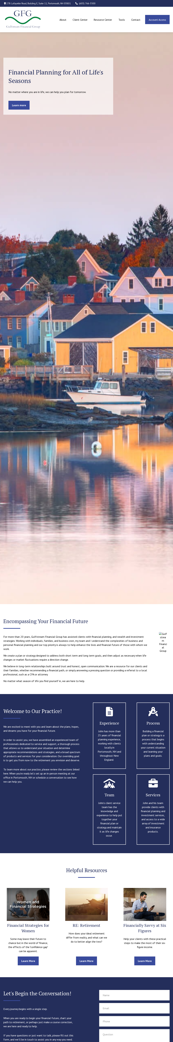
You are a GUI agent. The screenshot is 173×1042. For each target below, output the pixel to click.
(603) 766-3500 (87, 3)
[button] (63, 19)
